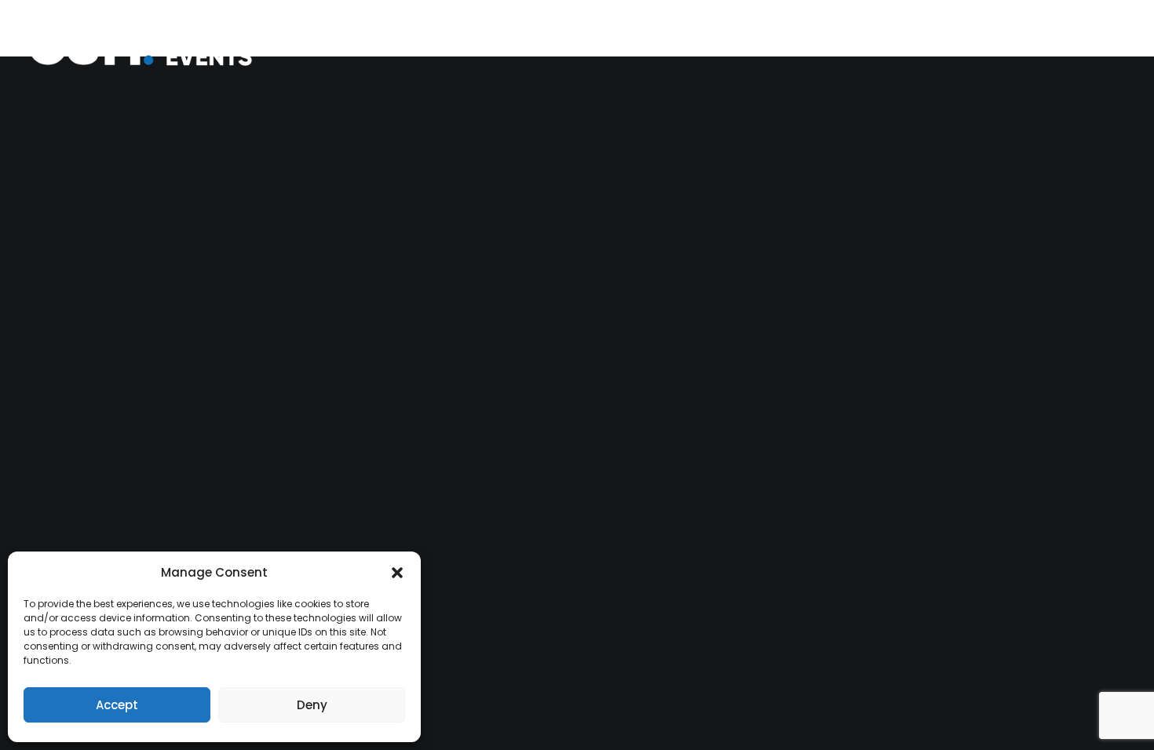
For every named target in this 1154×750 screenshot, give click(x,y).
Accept (117, 705)
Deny (312, 705)
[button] (397, 573)
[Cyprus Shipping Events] (151, 44)
